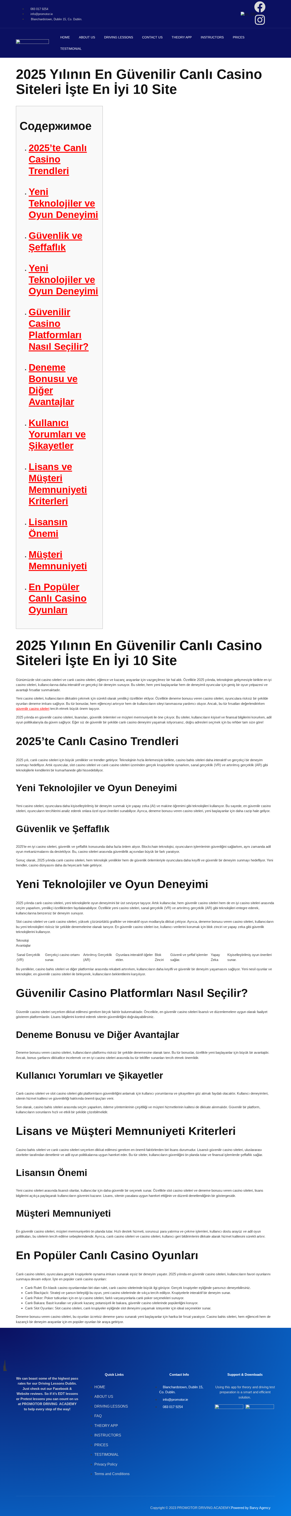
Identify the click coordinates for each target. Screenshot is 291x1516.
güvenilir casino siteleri (32, 708)
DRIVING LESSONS (118, 37)
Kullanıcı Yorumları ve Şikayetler (57, 434)
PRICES (238, 37)
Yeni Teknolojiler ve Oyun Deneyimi (63, 203)
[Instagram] (260, 19)
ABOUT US (87, 37)
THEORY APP (182, 37)
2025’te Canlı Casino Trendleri (58, 159)
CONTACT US (152, 37)
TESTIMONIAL (71, 48)
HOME (65, 37)
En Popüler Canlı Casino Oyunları (58, 598)
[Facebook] (260, 7)
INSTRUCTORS (212, 37)
